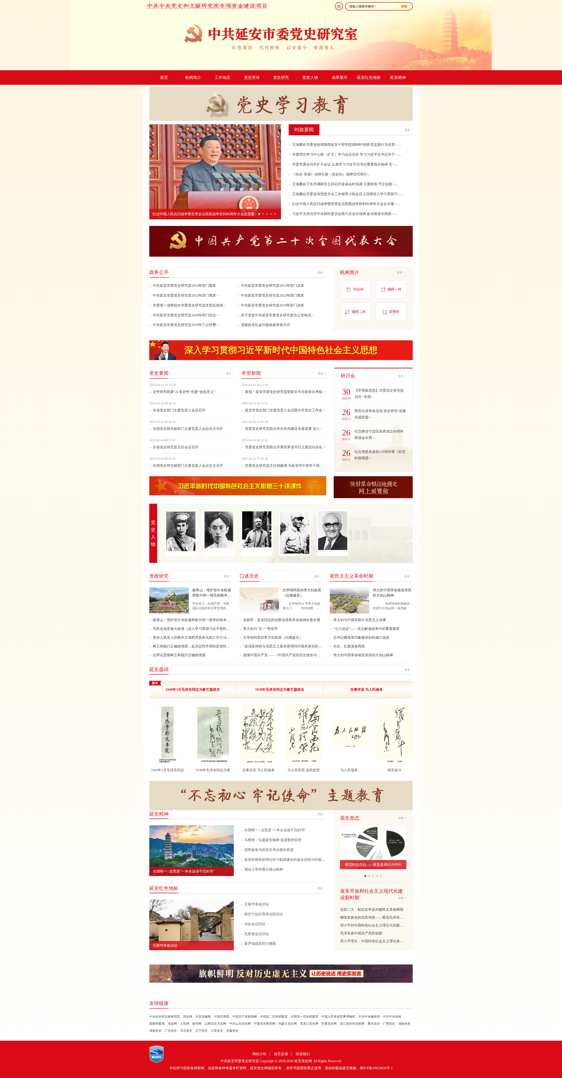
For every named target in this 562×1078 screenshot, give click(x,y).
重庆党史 (373, 1023)
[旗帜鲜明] (281, 974)
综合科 (358, 289)
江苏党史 (217, 1030)
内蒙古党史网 (287, 1023)
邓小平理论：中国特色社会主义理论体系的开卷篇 (373, 941)
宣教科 (394, 312)
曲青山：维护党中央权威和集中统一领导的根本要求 (192, 620)
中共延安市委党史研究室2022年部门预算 (272, 295)
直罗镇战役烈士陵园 (260, 943)
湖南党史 (404, 1023)
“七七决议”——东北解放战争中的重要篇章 (366, 629)
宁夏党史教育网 (264, 1023)
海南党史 (155, 1030)
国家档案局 (157, 1023)
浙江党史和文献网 (352, 1023)
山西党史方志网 (215, 1023)
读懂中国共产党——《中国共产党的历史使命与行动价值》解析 (282, 655)
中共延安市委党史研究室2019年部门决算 (272, 305)
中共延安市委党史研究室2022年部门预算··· (186, 295)
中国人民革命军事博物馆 (338, 1016)
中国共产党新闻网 (244, 1016)
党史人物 (310, 77)
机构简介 (193, 77)
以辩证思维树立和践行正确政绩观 (179, 655)
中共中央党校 (392, 1016)
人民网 (184, 1023)
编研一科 (394, 289)
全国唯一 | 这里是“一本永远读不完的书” (275, 830)
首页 (164, 77)
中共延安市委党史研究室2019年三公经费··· (186, 325)
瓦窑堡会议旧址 (256, 934)
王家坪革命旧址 (256, 904)
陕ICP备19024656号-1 (376, 1068)
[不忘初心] (281, 791)
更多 (409, 130)
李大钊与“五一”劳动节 (260, 629)
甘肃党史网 (329, 1023)
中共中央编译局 (369, 1016)
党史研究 (281, 77)
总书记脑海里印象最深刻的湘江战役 (361, 637)
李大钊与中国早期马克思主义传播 (359, 620)
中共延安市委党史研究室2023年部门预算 (184, 285)
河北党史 (186, 1030)
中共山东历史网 (240, 1023)
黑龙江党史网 (309, 1023)
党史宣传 (252, 77)
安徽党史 (232, 1030)
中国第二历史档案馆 (274, 1016)
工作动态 (222, 77)
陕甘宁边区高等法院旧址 (263, 914)
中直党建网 (203, 1016)
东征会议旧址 (254, 924)
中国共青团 (221, 1016)
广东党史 (171, 1030)
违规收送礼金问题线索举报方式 (265, 325)
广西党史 (389, 1023)
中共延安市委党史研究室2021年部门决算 (272, 285)
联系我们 (303, 1054)
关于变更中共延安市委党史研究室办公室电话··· (277, 315)
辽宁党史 (201, 1030)
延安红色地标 (369, 77)
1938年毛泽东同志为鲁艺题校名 (279, 689)
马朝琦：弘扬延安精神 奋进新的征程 (272, 840)
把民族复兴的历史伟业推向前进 (269, 850)
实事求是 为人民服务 (366, 689)
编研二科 (359, 312)
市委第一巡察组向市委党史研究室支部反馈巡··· (189, 305)
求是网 (172, 1023)
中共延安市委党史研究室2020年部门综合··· (186, 315)
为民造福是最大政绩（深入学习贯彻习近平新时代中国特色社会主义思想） (192, 629)
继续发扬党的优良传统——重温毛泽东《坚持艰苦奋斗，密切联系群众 (373, 917)
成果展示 (340, 77)
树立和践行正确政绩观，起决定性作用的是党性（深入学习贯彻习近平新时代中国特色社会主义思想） (192, 646)
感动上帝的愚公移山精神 (263, 869)
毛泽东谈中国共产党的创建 (361, 933)
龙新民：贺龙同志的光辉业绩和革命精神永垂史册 (281, 620)
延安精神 (398, 77)
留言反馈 (281, 1054)
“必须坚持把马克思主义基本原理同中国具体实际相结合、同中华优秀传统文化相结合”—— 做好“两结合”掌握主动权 (282, 646)
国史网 (187, 1016)
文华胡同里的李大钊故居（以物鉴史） (273, 637)
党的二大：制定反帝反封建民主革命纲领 (371, 909)
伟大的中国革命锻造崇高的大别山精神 (363, 655)
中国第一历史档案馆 (304, 1016)
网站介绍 (259, 1054)
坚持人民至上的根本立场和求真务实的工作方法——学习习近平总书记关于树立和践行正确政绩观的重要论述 (192, 637)
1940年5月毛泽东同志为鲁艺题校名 (193, 689)
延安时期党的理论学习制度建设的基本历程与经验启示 (286, 860)
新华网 (197, 1023)
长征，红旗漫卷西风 (349, 646)
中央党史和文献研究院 (164, 1016)
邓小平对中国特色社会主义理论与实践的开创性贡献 (373, 925)
